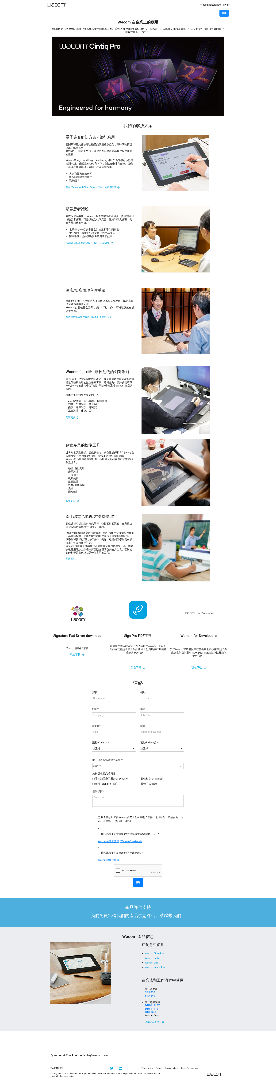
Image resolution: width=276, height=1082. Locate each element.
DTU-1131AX (152, 1005)
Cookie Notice (171, 1068)
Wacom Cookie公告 (131, 841)
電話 (142, 725)
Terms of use (147, 1068)
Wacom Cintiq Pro (154, 953)
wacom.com (56, 1068)
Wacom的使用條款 (108, 860)
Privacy (159, 1068)
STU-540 (150, 995)
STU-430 (150, 992)
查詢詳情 (98, 791)
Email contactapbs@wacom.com (87, 1055)
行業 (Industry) (149, 742)
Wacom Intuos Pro (155, 967)
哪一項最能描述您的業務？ (107, 759)
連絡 (224, 13)
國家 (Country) (100, 742)
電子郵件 (98, 725)
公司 (95, 709)
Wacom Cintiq (152, 958)
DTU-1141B (151, 1008)
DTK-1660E (151, 1012)
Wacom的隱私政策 (108, 841)
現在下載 (76, 654)
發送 (138, 882)
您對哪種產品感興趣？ (105, 773)
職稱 (142, 709)
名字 (95, 692)
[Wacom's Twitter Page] (111, 1069)
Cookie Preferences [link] (189, 1068)
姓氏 (143, 692)
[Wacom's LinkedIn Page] (120, 1069)
